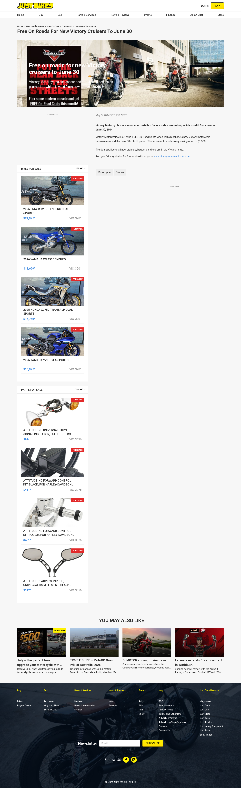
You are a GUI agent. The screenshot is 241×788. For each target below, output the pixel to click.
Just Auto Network (209, 690)
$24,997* (29, 218)
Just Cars (205, 709)
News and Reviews (35, 26)
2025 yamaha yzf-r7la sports (46, 360)
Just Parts (205, 730)
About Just (196, 14)
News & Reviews (119, 14)
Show (142, 714)
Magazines (205, 701)
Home (20, 14)
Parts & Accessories (84, 705)
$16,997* (29, 369)
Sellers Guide (50, 709)
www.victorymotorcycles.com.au (172, 156)
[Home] (35, 6)
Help (161, 690)
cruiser (120, 172)
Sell (60, 14)
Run (141, 709)
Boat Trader (206, 734)
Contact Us (164, 730)
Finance (171, 14)
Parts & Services (86, 14)
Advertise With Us (168, 718)
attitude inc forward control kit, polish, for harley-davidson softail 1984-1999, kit (47, 534)
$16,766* (29, 319)
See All (79, 168)
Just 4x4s (205, 718)
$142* (27, 590)
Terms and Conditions (170, 714)
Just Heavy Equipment (211, 726)
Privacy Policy (166, 709)
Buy (41, 14)
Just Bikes (205, 714)
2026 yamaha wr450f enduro (44, 259)
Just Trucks (206, 722)
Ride (141, 705)
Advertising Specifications (172, 722)
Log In (205, 5)
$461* (27, 489)
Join (217, 5)
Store (221, 14)
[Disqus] (158, 280)
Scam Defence (166, 705)
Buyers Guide (24, 705)
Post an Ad (49, 701)
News (112, 701)
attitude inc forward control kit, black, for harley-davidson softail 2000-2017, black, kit (47, 484)
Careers (163, 726)
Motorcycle (104, 172)
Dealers (78, 701)
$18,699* (29, 268)
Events (148, 14)
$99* (26, 439)
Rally (141, 701)
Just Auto (205, 705)
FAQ (161, 701)
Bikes (20, 701)
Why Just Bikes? (52, 705)
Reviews (113, 705)
